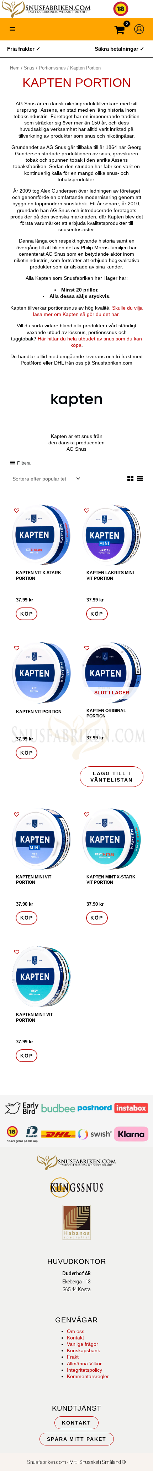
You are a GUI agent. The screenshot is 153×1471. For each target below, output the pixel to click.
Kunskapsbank (83, 1350)
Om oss (75, 1331)
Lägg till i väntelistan (111, 777)
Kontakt (75, 1337)
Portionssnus (52, 68)
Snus (29, 68)
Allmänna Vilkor (84, 1363)
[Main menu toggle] (12, 29)
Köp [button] (26, 614)
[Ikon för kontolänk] (139, 29)
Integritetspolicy (84, 1370)
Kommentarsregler (88, 1376)
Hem (15, 68)
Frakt (73, 1357)
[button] (17, 510)
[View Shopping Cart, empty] (119, 31)
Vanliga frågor (82, 1344)
